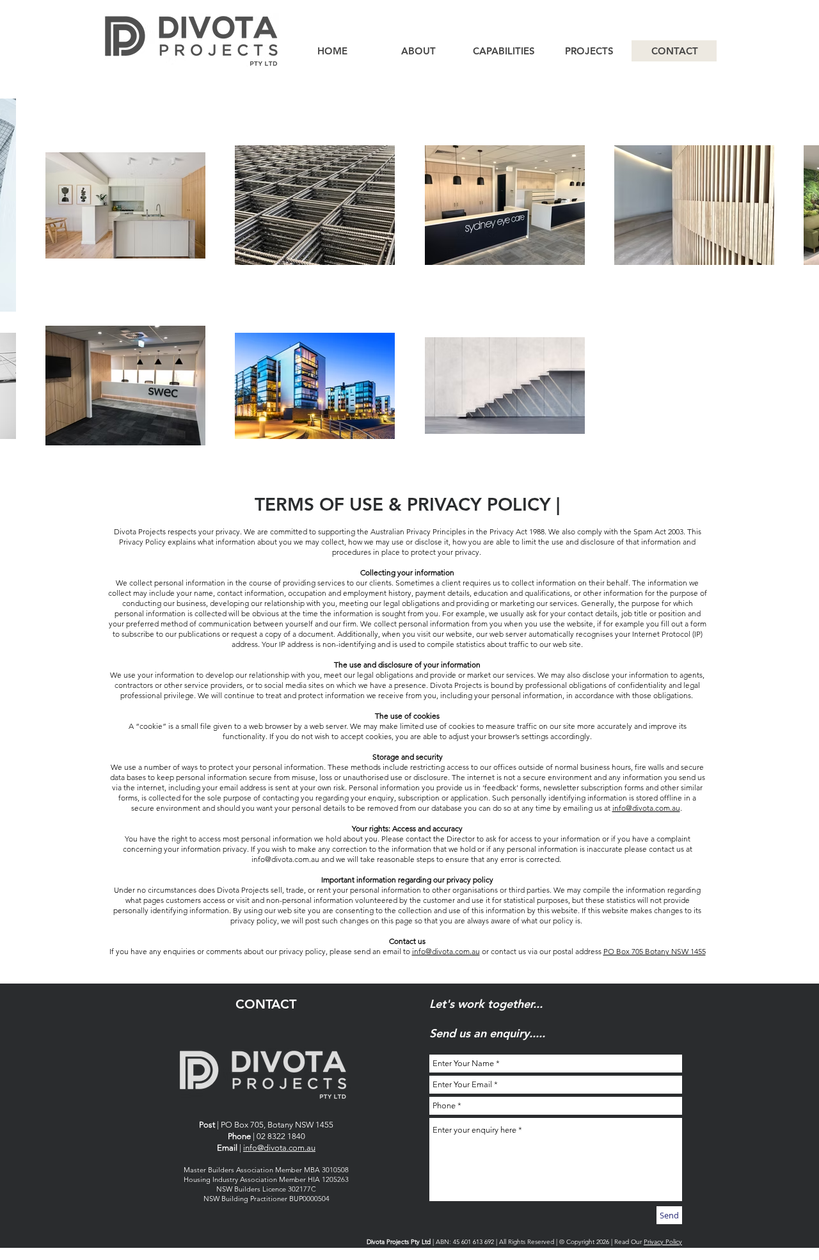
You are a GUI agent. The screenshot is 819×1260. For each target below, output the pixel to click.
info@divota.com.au (646, 808)
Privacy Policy (663, 1242)
